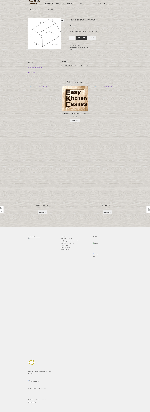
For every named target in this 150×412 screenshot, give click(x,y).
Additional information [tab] (35, 67)
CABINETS (48, 3)
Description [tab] (31, 62)
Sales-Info (59, 3)
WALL (36, 10)
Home (32, 10)
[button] (62, 20)
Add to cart (81, 38)
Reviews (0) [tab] (31, 72)
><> (80, 3)
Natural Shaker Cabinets (81, 47)
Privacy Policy (32, 402)
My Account (70, 3)
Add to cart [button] (42, 212)
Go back (91, 38)
